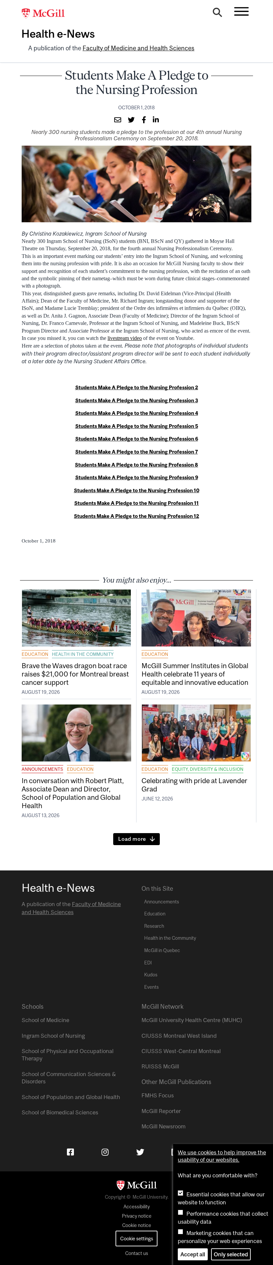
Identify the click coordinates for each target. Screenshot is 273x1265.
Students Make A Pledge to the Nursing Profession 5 (136, 426)
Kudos (150, 974)
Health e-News (58, 33)
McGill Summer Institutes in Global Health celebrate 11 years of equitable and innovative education (194, 673)
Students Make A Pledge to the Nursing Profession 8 (136, 465)
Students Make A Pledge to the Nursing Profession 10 (136, 490)
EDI (148, 962)
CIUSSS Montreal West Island (179, 1035)
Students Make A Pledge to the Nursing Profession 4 (136, 413)
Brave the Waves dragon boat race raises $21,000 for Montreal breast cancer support (75, 673)
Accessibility (137, 1206)
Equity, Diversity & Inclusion (207, 769)
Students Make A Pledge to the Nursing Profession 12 (136, 516)
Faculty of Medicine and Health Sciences (138, 48)
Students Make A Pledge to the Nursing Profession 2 (136, 387)
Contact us (136, 1253)
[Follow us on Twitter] (140, 1152)
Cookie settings (136, 1238)
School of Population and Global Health (71, 1097)
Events (151, 987)
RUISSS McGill (160, 1066)
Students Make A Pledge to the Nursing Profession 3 (136, 400)
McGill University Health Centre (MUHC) (191, 1020)
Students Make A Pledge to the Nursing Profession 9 (136, 477)
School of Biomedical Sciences (60, 1112)
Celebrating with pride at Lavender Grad (194, 784)
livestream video (125, 338)
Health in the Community (83, 654)
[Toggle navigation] (241, 11)
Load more (132, 839)
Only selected (231, 1254)
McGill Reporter (161, 1111)
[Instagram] (105, 1152)
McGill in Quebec (162, 950)
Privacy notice (136, 1216)
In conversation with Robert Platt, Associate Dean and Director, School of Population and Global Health (73, 793)
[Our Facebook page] (70, 1152)
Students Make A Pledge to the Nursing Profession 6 (136, 439)
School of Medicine (45, 1020)
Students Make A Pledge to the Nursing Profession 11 (136, 503)
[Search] (217, 14)
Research (154, 926)
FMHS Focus (157, 1095)
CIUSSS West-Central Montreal (181, 1051)
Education (35, 654)
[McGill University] (47, 13)
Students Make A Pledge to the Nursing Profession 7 (136, 452)
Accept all (192, 1254)
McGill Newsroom (163, 1126)
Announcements (42, 769)
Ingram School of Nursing (53, 1035)
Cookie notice (136, 1225)
